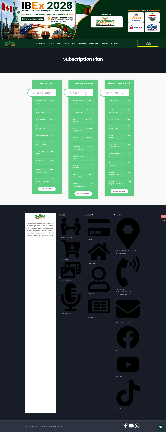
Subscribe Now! (47, 189)
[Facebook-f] (125, 425)
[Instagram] (137, 425)
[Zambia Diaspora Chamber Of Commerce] (40, 216)
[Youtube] (131, 425)
